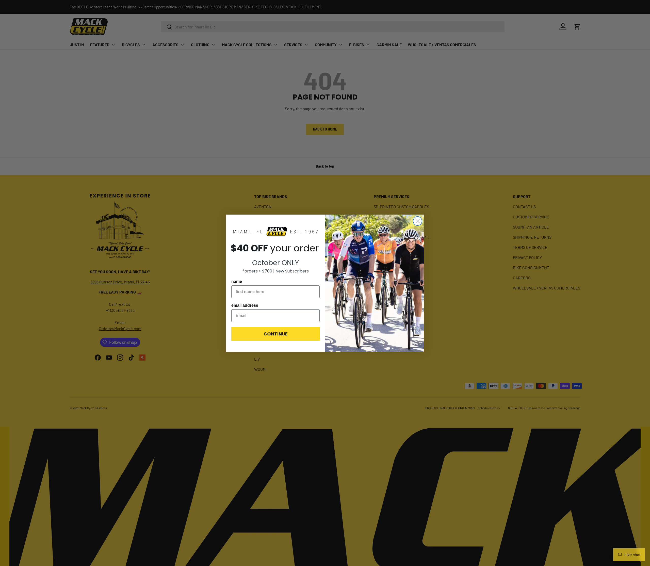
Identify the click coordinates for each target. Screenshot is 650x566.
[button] (275, 232)
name (236, 281)
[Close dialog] (417, 221)
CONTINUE (276, 334)
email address (244, 305)
